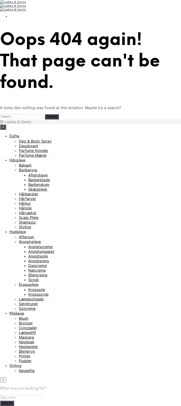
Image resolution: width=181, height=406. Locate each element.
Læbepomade (31, 299)
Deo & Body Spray (35, 141)
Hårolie (25, 208)
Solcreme (27, 308)
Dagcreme (37, 265)
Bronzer (26, 323)
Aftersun (26, 236)
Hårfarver (27, 198)
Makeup (16, 314)
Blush (23, 318)
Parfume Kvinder (33, 150)
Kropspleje (28, 285)
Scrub (33, 279)
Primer (24, 356)
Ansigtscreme (40, 246)
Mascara (26, 337)
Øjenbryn (27, 351)
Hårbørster (28, 194)
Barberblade (39, 179)
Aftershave (38, 175)
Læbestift (27, 332)
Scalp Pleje (28, 217)
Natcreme (37, 270)
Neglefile (27, 370)
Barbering (28, 170)
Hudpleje (17, 232)
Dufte (14, 136)
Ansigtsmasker (41, 251)
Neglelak (26, 342)
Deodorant (28, 146)
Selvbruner (28, 303)
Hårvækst (27, 212)
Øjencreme (37, 275)
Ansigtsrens (38, 260)
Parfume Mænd (32, 155)
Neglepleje (28, 346)
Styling (25, 227)
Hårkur (25, 203)
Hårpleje (17, 160)
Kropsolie (36, 289)
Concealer (28, 327)
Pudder (25, 360)
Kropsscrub (38, 294)
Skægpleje (37, 189)
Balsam (25, 165)
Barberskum (38, 184)
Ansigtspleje (30, 242)
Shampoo (27, 222)
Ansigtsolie (38, 256)
